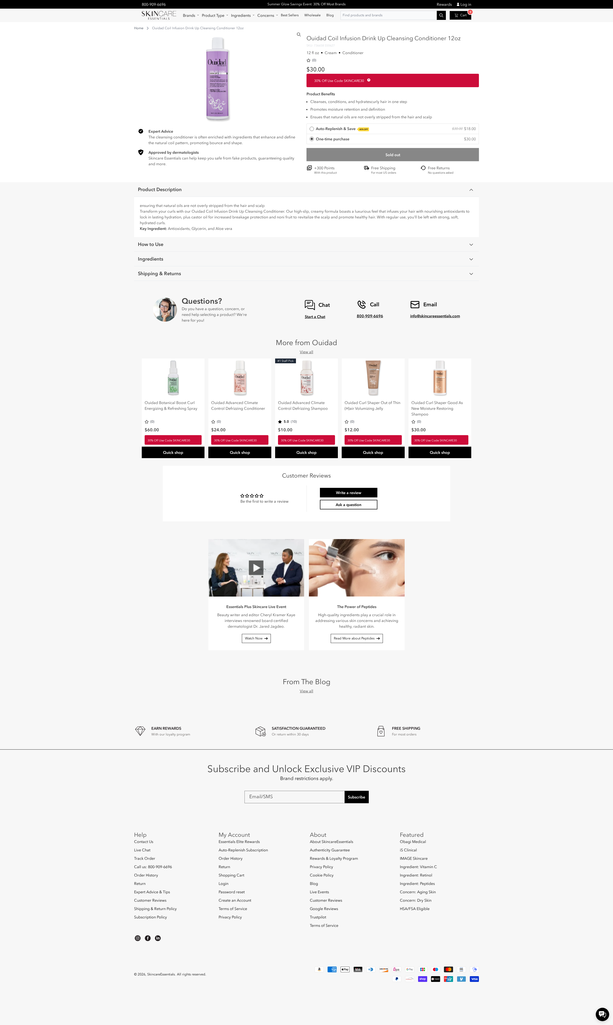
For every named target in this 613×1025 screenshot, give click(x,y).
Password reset (232, 891)
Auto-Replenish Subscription (243, 850)
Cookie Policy (322, 875)
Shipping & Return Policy (155, 908)
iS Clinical (408, 850)
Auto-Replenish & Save (342, 128)
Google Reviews (324, 908)
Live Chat (142, 850)
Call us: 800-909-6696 (153, 866)
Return (140, 883)
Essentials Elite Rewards (239, 841)
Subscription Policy (150, 917)
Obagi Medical (413, 841)
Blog (314, 883)
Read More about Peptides (354, 638)
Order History (146, 875)
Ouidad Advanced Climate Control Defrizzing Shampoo (303, 405)
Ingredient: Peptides (417, 883)
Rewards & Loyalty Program (334, 858)
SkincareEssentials (161, 974)
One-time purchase (332, 139)
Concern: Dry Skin (415, 900)
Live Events (319, 891)
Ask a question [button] (348, 504)
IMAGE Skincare (414, 858)
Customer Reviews (150, 900)
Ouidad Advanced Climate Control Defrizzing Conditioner (238, 405)
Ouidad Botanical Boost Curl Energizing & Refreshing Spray (171, 405)
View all (306, 351)
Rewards (444, 4)
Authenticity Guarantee (330, 850)
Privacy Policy (230, 917)
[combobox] (393, 15)
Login (223, 883)
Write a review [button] (348, 492)
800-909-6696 (154, 4)
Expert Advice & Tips (152, 891)
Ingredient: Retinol (416, 875)
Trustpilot (318, 917)
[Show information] (368, 80)
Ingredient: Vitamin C (418, 866)
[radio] (393, 129)
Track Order (144, 858)
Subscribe (356, 797)
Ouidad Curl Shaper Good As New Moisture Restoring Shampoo (437, 408)
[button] (189, 15)
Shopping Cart (231, 875)
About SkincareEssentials (331, 841)
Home (138, 28)
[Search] (299, 34)
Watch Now (253, 638)
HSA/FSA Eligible (415, 908)
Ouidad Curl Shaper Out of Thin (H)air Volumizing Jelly (372, 405)
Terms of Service (233, 908)
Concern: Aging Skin (418, 891)
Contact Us (143, 841)
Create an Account (235, 900)
